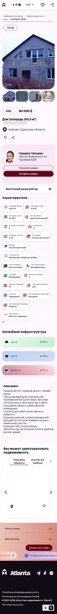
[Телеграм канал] (13, 5)
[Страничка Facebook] (16, 4)
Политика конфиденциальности (20, 592)
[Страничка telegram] (38, 574)
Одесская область (32, 129)
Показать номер (28, 168)
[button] (28, 529)
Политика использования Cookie (20, 596)
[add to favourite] (42, 4)
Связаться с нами (39, 547)
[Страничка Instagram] (19, 4)
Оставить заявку (28, 174)
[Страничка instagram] (51, 574)
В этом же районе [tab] (37, 461)
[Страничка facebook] (45, 574)
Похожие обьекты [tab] (19, 461)
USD (8, 111)
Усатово (13, 129)
